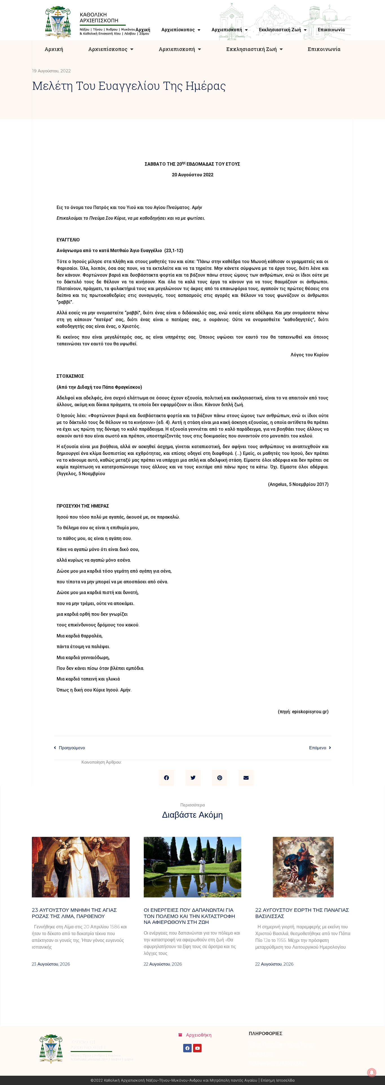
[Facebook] (187, 1048)
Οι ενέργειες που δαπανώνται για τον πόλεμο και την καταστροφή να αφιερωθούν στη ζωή (189, 916)
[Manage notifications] (371, 1072)
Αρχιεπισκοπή (177, 49)
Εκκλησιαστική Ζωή (251, 49)
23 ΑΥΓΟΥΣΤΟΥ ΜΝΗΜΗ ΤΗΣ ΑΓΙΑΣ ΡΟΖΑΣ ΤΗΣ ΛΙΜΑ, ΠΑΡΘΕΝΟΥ (74, 913)
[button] (166, 778)
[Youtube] (197, 1048)
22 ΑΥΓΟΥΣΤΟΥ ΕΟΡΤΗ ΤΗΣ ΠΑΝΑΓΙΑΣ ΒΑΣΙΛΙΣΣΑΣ (302, 913)
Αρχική (54, 49)
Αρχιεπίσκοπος (107, 49)
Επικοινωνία (324, 49)
